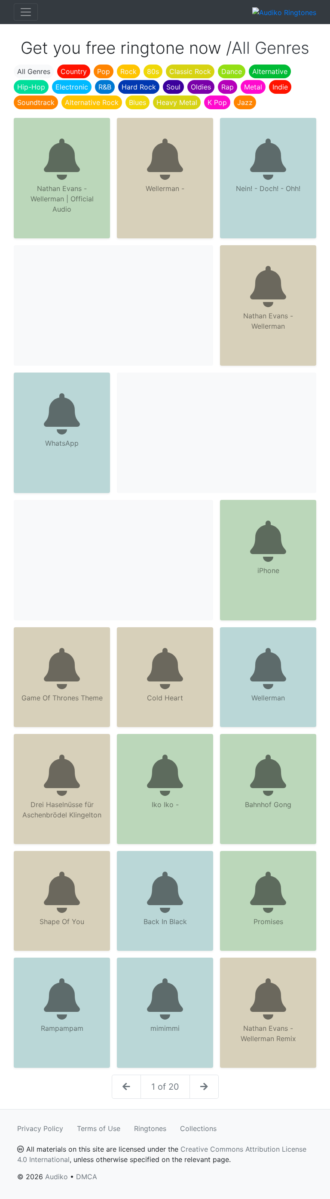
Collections (198, 1128)
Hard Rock (139, 87)
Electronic (71, 87)
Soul (173, 87)
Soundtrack (36, 102)
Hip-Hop (31, 87)
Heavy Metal (176, 102)
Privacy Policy (40, 1128)
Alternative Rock (92, 102)
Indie (280, 87)
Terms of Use (98, 1128)
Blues (137, 102)
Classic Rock (190, 71)
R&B (104, 87)
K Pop (217, 102)
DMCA (86, 1176)
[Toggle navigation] (26, 12)
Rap (227, 87)
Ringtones (150, 1128)
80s (153, 71)
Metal (253, 87)
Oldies (201, 87)
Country (74, 71)
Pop (103, 71)
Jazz (245, 102)
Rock (128, 71)
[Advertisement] (113, 305)
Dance (231, 71)
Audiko (56, 1176)
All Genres (33, 71)
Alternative (269, 71)
